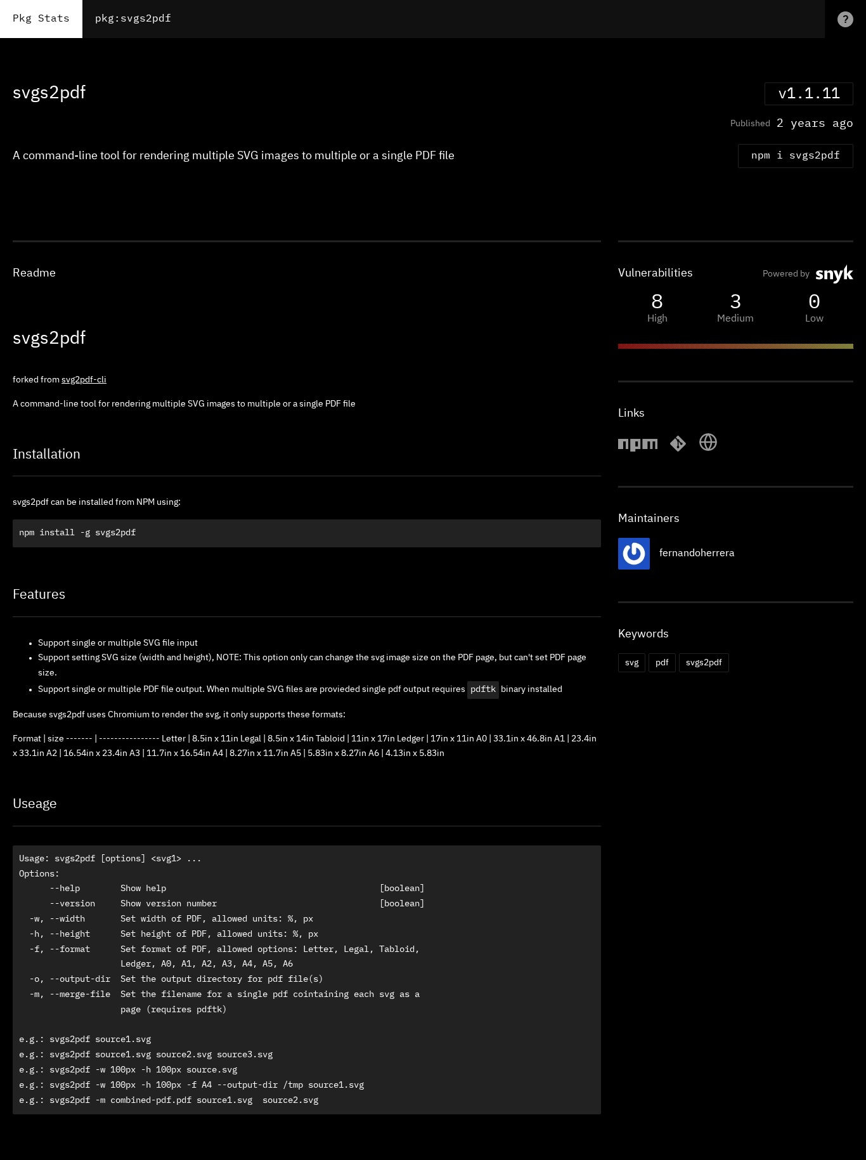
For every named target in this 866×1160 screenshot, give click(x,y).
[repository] (678, 449)
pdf (662, 662)
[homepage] (708, 449)
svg (631, 662)
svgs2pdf (704, 662)
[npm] (637, 449)
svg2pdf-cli (84, 379)
